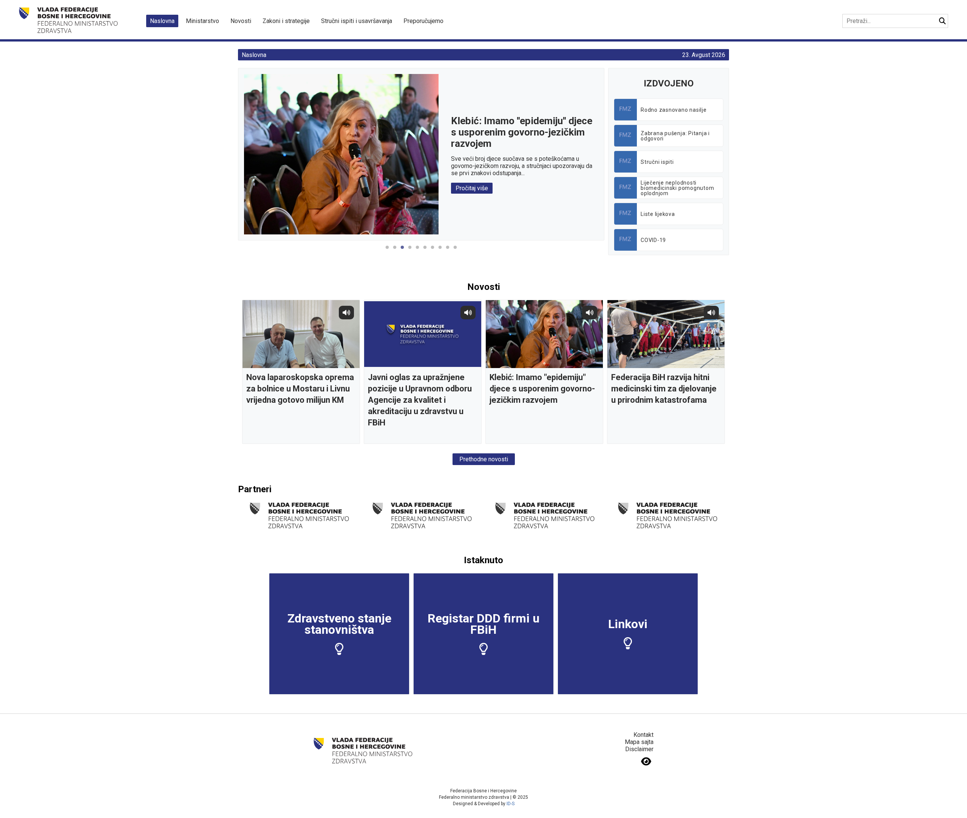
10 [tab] (455, 251)
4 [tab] (410, 251)
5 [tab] (417, 251)
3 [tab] (402, 251)
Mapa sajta (639, 742)
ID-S (510, 803)
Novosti (240, 21)
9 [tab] (447, 251)
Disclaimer (639, 749)
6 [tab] (425, 251)
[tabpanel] (421, 154)
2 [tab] (395, 251)
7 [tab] (432, 251)
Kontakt (643, 734)
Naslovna (162, 21)
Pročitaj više (472, 188)
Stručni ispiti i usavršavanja (356, 21)
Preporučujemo (423, 21)
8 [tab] (440, 251)
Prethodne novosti (483, 459)
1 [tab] (387, 251)
